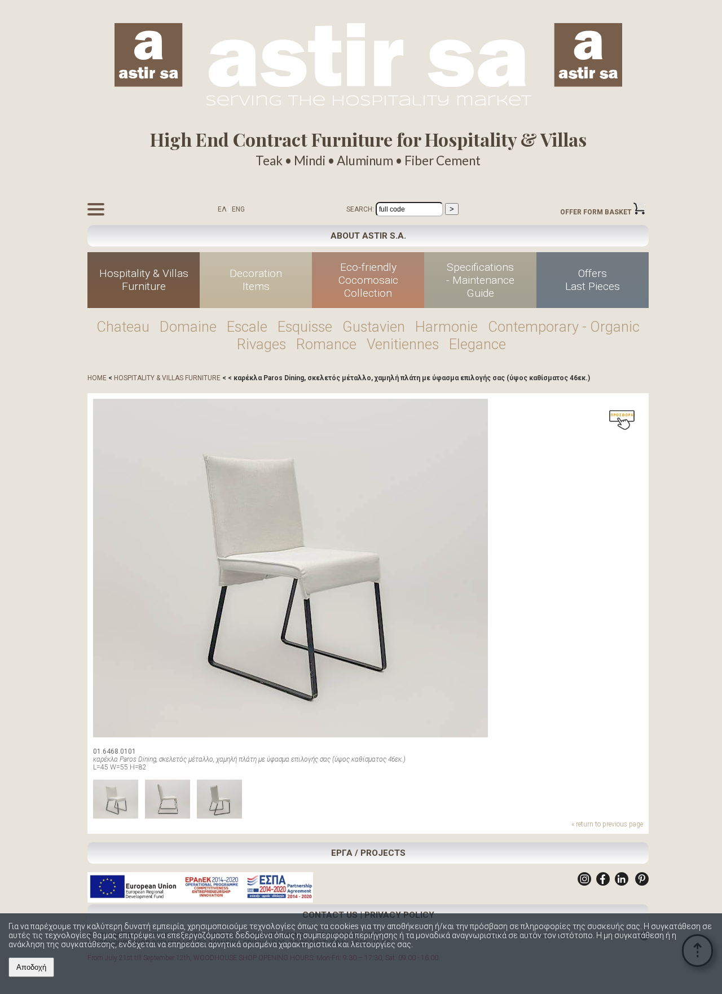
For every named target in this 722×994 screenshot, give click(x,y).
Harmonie (446, 326)
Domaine (188, 326)
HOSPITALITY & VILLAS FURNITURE (167, 378)
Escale (247, 326)
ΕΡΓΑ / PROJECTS (368, 853)
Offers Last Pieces (592, 280)
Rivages (261, 344)
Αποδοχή (31, 967)
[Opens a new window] (584, 883)
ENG (238, 209)
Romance (326, 344)
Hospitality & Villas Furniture (143, 280)
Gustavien (373, 326)
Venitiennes (403, 344)
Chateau (122, 326)
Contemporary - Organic (564, 326)
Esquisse (305, 326)
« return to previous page (607, 824)
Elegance (477, 344)
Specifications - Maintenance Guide (480, 280)
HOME (97, 378)
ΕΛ (222, 209)
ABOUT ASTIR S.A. (368, 236)
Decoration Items (256, 280)
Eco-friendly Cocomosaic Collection (368, 280)
